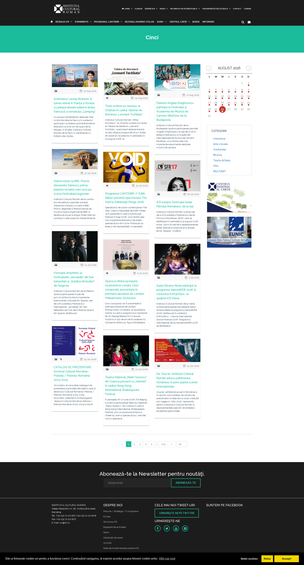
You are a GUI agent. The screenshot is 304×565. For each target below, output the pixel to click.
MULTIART (219, 171)
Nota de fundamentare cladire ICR (121, 548)
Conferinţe (219, 149)
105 (163, 444)
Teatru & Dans (221, 160)
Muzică (217, 155)
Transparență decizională (215, 9)
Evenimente (81, 22)
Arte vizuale (220, 144)
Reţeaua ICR (62, 22)
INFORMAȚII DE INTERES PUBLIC (183, 9)
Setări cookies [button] (249, 558)
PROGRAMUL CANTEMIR (106, 22)
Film (215, 165)
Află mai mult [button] (167, 558)
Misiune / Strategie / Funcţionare (120, 511)
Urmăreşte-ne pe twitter (176, 513)
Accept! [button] (286, 558)
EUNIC (160, 22)
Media (162, 9)
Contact (237, 9)
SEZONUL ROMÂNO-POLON (139, 22)
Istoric (106, 532)
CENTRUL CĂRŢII (178, 22)
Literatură (219, 138)
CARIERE (247, 9)
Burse (196, 22)
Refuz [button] (267, 558)
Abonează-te (186, 482)
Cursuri (138, 9)
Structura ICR (110, 521)
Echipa (106, 516)
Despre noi (150, 9)
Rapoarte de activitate (114, 527)
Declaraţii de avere (113, 537)
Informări (208, 22)
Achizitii (107, 543)
